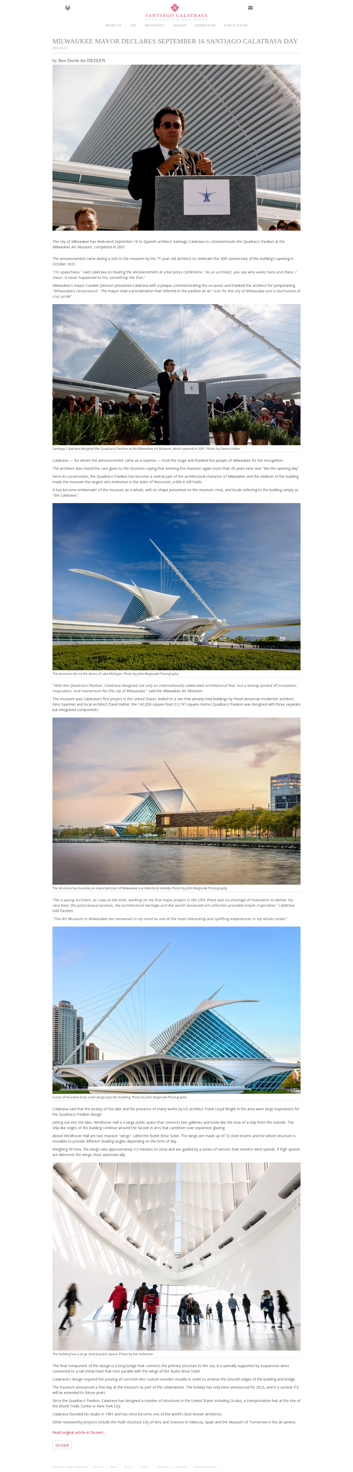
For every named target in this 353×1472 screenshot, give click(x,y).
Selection (91, 10)
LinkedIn (285, 10)
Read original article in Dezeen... (78, 1432)
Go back (62, 1445)
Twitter (262, 10)
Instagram (273, 10)
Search (297, 10)
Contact (250, 10)
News (79, 10)
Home (56, 10)
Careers (67, 10)
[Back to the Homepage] (176, 12)
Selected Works (204, 1467)
